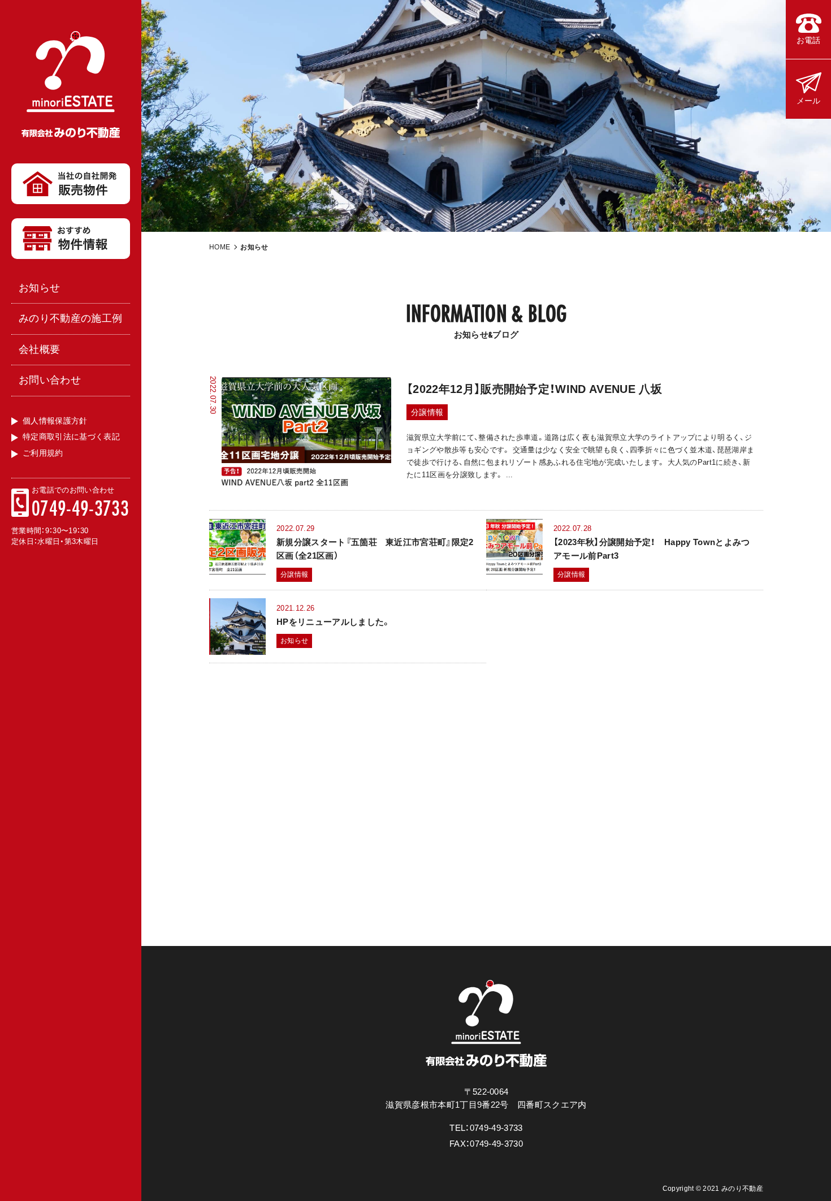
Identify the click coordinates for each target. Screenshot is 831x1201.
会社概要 (39, 349)
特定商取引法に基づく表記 (71, 436)
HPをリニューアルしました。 (333, 622)
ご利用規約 (43, 452)
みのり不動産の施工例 (70, 318)
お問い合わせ (50, 380)
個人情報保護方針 (55, 420)
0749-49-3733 (80, 507)
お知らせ (39, 287)
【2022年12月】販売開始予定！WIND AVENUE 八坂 (534, 389)
